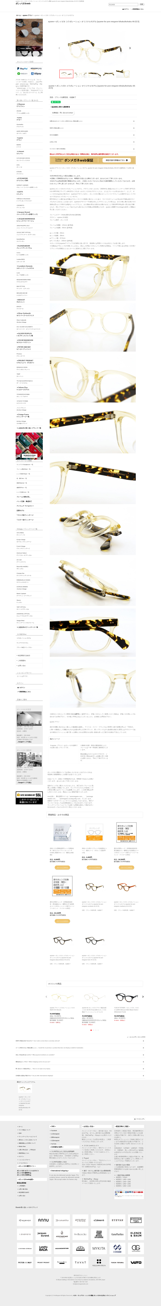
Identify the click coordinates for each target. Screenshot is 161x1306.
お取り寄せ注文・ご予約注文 (27, 1149)
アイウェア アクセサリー (25, 506)
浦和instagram (55, 1137)
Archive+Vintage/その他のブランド (22, 422)
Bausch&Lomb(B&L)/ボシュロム (22, 567)
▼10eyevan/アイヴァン (21, 105)
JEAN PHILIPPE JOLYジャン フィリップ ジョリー (25, 226)
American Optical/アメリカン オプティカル (24, 554)
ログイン (126, 9)
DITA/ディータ (19, 166)
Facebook (54, 1130)
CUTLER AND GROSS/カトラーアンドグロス (23, 159)
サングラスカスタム (22, 642)
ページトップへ (140, 1119)
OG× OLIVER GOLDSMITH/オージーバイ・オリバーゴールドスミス (28, 328)
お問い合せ (22, 666)
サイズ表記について (24, 1130)
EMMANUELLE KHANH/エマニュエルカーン (23, 581)
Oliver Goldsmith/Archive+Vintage (21, 321)
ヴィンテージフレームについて (28, 1136)
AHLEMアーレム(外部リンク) (23, 112)
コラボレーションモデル (24, 638)
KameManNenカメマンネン (21, 240)
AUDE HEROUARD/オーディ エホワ (22, 132)
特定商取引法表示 (24, 655)
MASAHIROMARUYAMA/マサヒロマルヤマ (24, 280)
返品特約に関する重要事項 (61, 107)
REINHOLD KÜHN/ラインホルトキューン (23, 368)
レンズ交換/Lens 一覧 (23, 492)
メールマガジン (23, 1163)
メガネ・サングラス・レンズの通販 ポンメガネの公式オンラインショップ (94, 1295)
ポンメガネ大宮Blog (24, 1175)
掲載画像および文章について (27, 1143)
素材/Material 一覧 (22, 483)
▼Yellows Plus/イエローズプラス (23, 388)
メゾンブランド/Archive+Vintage (21, 409)
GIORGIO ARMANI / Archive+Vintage (22, 588)
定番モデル (20, 510)
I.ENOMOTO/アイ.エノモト (21, 206)
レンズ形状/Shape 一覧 (23, 474)
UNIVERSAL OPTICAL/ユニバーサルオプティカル (25, 615)
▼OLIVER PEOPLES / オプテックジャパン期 (25, 335)
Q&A (20, 1133)
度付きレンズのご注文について (28, 1140)
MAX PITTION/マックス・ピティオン (23, 287)
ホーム (21, 1126)
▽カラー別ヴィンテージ (25, 520)
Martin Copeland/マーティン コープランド (24, 594)
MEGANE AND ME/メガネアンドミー (22, 294)
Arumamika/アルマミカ (20, 125)
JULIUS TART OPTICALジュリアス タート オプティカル (26, 233)
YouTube (53, 1144)
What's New (22, 1146)
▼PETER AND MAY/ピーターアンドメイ (24, 348)
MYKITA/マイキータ (20, 307)
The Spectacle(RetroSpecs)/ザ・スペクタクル (25, 382)
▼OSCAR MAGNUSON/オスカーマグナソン (25, 341)
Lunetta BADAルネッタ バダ (21, 260)
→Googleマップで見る (24, 742)
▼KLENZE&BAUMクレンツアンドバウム (24, 247)
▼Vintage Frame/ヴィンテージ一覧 (23, 416)
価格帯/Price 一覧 (22, 487)
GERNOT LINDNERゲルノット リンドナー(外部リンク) (27, 186)
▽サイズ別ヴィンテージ (25, 515)
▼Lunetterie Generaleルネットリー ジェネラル (25, 267)
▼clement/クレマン (20, 152)
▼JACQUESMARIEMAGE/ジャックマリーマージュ (26, 220)
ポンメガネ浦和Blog (24, 1173)
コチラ (76, 714)
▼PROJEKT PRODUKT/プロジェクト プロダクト (25, 362)
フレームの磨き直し (23, 497)
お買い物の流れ (23, 1189)
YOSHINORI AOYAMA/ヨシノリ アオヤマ (23, 395)
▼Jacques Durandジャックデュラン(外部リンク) (27, 213)
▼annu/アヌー (19, 119)
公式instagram (55, 1134)
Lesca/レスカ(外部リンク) (22, 253)
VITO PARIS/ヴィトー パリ (21, 534)
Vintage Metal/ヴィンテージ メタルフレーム (25, 621)
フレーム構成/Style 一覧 (24, 469)
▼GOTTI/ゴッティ (20, 193)
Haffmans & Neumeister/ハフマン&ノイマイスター (24, 200)
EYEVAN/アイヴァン (20, 173)
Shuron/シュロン (19, 601)
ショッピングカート (24, 1159)
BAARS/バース (19, 146)
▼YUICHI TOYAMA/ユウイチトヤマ (22, 402)
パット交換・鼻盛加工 (24, 501)
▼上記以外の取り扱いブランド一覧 (29, 428)
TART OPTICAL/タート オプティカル (23, 608)
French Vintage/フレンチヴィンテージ (23, 547)
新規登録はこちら (138, 9)
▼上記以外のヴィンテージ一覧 (27, 627)
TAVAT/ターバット (20, 375)
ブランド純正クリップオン (24, 647)
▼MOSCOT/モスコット (21, 301)
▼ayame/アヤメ (20, 139)
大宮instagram (55, 1140)
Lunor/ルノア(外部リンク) (22, 274)
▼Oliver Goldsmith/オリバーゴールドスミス (25, 314)
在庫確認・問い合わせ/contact (62, 113)
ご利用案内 (22, 660)
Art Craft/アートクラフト (21, 561)
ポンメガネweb (23, 3)
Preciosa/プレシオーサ (21, 355)
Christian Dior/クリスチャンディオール (24, 574)
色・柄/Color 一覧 (22, 478)
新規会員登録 (21, 1183)
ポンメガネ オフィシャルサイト (28, 1171)
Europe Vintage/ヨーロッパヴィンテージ (24, 540)
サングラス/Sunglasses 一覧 (25, 464)
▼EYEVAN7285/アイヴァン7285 (22, 179)
